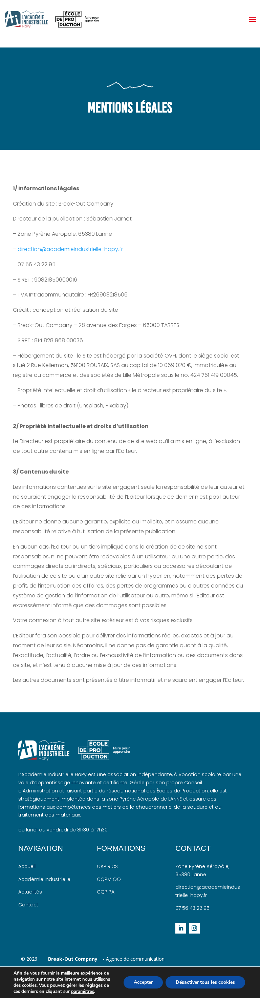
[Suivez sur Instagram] (194, 928)
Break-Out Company (71, 959)
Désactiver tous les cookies (205, 982)
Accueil (27, 866)
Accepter (143, 982)
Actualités (30, 891)
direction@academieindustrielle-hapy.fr (70, 249)
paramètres (82, 992)
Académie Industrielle (44, 879)
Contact (28, 904)
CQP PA (105, 891)
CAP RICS (107, 866)
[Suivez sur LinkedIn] (180, 928)
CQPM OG (109, 879)
